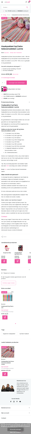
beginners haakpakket (9, 333)
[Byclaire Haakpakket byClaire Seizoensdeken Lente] (7, 352)
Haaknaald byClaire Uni (7, 307)
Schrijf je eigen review (9, 283)
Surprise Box (7, 252)
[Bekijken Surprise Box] (7, 248)
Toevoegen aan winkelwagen (17, 82)
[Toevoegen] (4, 261)
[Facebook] (11, 402)
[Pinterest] (17, 402)
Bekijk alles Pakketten (16, 52)
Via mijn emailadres (8, 70)
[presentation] (1, 29)
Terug (4, 15)
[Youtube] (20, 402)
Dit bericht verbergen (15, 429)
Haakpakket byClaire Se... (18, 253)
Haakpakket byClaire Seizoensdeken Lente (7, 363)
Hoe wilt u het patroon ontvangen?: (11, 66)
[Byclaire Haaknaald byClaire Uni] (7, 296)
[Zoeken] (27, 7)
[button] (15, 323)
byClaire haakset (24, 333)
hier (6, 169)
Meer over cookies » (15, 432)
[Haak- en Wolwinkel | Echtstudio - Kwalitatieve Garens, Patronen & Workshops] (9, 2)
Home (8, 15)
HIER (7, 165)
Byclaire (7, 52)
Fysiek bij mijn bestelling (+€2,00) (12, 68)
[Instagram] (14, 402)
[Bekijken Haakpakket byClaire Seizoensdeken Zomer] (20, 248)
